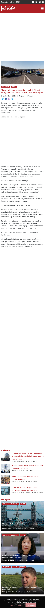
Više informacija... (17, 605)
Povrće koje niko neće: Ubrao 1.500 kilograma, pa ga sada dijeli (22, 588)
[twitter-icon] (36, 2)
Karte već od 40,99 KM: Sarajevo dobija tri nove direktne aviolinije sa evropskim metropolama (28, 456)
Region (15, 567)
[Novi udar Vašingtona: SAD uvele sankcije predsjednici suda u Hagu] (22, 548)
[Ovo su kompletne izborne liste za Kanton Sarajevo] (5, 479)
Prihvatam (31, 605)
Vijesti (14, 87)
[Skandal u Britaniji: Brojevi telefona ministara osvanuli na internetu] (5, 490)
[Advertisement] (22, 38)
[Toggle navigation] (42, 8)
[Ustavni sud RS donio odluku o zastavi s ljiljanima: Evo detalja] (5, 468)
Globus (28, 493)
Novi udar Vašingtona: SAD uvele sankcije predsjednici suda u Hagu (18, 556)
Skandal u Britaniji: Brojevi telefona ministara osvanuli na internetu (22, 525)
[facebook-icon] (33, 2)
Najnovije (5, 87)
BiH (27, 471)
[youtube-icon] (39, 2)
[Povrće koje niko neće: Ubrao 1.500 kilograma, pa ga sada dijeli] (22, 579)
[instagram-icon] (43, 2)
